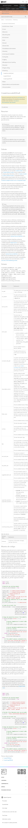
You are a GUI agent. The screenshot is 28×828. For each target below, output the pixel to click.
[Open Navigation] (26, 2)
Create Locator (19, 170)
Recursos (22, 5)
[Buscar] (23, 2)
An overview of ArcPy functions (8, 23)
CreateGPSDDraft (7, 76)
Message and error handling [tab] (9, 62)
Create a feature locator (8, 175)
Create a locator (23, 174)
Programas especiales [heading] (6, 789)
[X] (22, 770)
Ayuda (13, 8)
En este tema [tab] (5, 107)
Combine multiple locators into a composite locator (13, 180)
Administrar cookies (6, 819)
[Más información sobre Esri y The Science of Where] (3, 772)
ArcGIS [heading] (2, 777)
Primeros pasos (8, 9)
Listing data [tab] (5, 56)
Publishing (15, 19)
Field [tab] (4, 40)
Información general (7, 5)
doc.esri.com (6, 13)
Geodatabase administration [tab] (9, 48)
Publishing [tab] (5, 70)
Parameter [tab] (5, 65)
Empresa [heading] (3, 786)
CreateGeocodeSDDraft (8, 73)
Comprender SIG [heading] (4, 783)
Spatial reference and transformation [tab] (11, 84)
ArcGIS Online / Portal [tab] (8, 26)
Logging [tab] (5, 59)
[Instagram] (22, 773)
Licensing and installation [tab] (8, 54)
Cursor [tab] (4, 29)
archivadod (20, 97)
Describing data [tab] (6, 34)
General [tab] (4, 43)
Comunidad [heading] (3, 780)
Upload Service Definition (17, 236)
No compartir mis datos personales (9, 822)
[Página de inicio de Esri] (3, 2)
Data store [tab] (5, 32)
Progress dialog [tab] (6, 67)
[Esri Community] (19, 773)
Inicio (3, 8)
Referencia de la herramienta (18, 9)
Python (25, 8)
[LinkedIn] (24, 770)
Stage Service (13, 242)
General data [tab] (6, 45)
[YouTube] (24, 773)
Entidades (16, 5)
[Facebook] (19, 770)
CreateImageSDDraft (7, 78)
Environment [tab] (6, 37)
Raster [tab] (4, 81)
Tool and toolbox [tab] (6, 87)
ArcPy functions (8, 19)
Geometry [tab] (5, 51)
